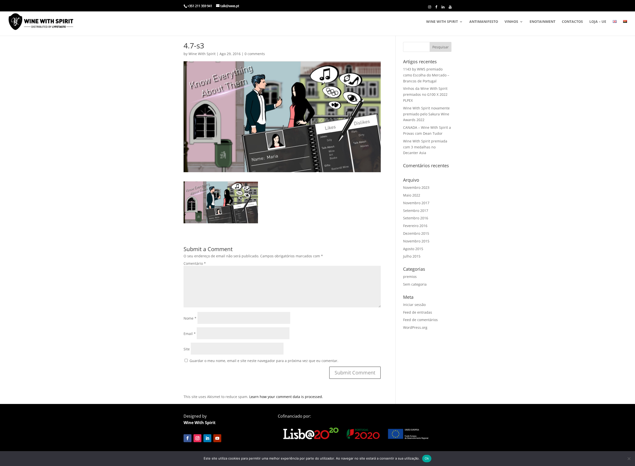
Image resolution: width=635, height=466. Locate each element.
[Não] (628, 458)
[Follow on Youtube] (217, 438)
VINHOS (511, 22)
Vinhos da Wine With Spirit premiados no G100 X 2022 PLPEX (425, 94)
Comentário (195, 263)
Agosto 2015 (413, 248)
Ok (427, 458)
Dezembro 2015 (416, 233)
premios (410, 276)
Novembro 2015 (416, 241)
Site (187, 349)
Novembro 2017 (416, 202)
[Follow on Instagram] (197, 438)
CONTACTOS (572, 22)
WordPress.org (415, 327)
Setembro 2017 (415, 210)
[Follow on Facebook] (187, 438)
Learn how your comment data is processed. (286, 396)
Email (190, 333)
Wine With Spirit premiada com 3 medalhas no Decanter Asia (425, 147)
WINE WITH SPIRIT (442, 22)
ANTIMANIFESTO (483, 22)
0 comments (255, 53)
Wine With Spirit (202, 53)
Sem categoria (415, 284)
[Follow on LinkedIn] (207, 438)
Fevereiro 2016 (415, 225)
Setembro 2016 (415, 218)
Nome (190, 318)
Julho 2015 (411, 256)
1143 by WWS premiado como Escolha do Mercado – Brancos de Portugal (426, 75)
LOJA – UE (597, 22)
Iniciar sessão (414, 304)
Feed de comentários (420, 319)
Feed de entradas (417, 312)
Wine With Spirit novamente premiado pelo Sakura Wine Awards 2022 (426, 114)
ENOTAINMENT (542, 22)
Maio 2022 (411, 195)
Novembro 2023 (416, 187)
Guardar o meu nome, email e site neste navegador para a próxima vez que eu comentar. (264, 360)
